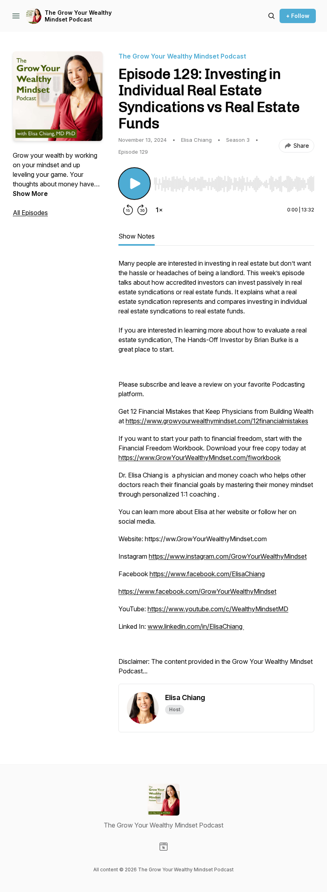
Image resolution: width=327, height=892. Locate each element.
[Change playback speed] (159, 209)
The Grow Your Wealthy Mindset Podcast (78, 16)
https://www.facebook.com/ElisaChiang (207, 574)
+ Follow (297, 15)
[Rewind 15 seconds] (128, 209)
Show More (30, 194)
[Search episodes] (271, 16)
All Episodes (30, 213)
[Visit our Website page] (163, 847)
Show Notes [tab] (136, 236)
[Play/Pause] (134, 184)
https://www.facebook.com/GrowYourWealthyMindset (197, 591)
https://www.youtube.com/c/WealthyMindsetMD (218, 609)
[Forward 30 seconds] (142, 209)
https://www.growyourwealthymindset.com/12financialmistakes (217, 421)
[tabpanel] (216, 471)
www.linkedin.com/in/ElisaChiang (196, 626)
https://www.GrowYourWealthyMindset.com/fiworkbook (199, 458)
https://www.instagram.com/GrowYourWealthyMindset (228, 556)
